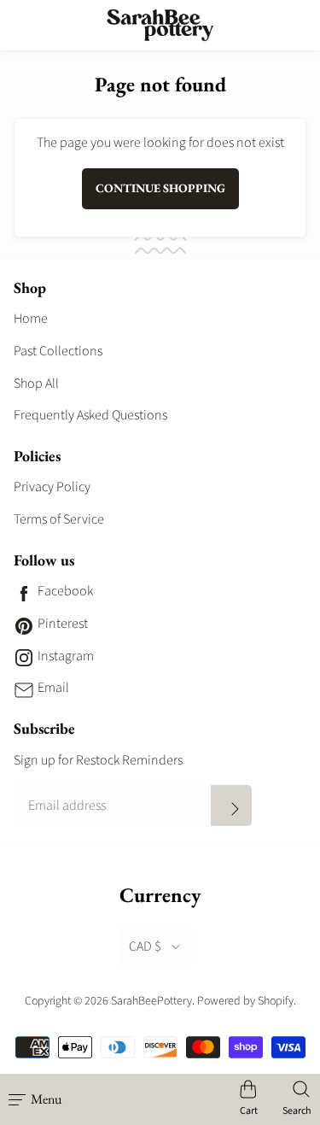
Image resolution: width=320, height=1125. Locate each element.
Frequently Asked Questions (90, 415)
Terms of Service (59, 519)
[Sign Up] (231, 805)
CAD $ (145, 946)
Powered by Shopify (245, 1001)
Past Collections (58, 351)
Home (31, 318)
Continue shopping (160, 188)
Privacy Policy (52, 487)
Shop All (36, 383)
